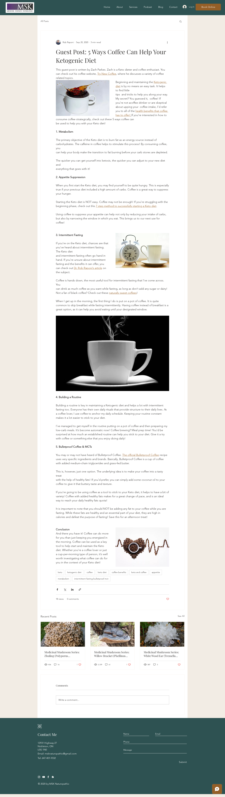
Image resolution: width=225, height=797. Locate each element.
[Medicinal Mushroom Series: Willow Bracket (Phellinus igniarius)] (112, 634)
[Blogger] (52, 776)
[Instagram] (39, 776)
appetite (156, 572)
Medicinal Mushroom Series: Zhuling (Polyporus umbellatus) (62, 654)
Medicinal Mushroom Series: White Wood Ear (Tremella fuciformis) (161, 654)
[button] (180, 21)
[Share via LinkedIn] (72, 589)
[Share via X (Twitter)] (64, 589)
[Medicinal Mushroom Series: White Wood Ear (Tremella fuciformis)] (162, 634)
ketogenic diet (74, 572)
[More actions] (167, 42)
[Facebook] (48, 776)
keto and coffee (138, 572)
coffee (90, 572)
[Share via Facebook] (57, 589)
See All (181, 616)
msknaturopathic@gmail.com (61, 753)
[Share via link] (79, 589)
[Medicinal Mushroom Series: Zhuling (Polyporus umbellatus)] (63, 634)
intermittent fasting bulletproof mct (91, 578)
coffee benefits (119, 572)
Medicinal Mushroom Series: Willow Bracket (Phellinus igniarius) (111, 654)
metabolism (63, 578)
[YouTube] (43, 776)
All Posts (45, 21)
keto (60, 572)
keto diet (102, 572)
